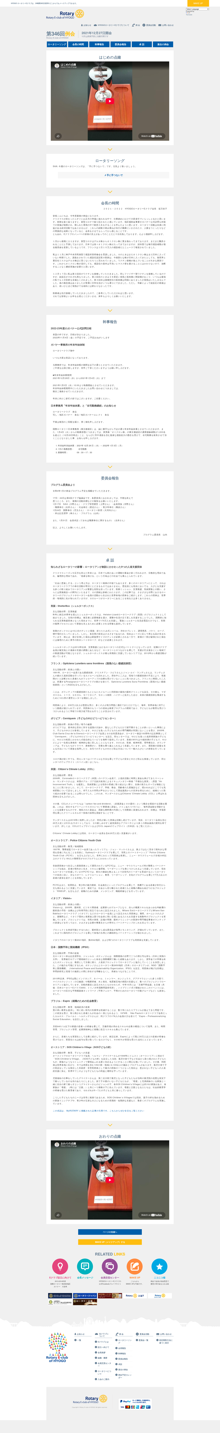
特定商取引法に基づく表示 (166, 1341)
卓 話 (141, 44)
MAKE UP (198, 3)
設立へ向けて (103, 1347)
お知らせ (87, 25)
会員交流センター (104, 1364)
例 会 (138, 25)
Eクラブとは (103, 1342)
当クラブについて (104, 1335)
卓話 (120, 1364)
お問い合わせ (168, 25)
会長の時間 (78, 44)
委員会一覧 (143, 1340)
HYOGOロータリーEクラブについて (113, 25)
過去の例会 (163, 44)
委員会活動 (151, 25)
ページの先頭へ (110, 1231)
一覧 (79, 1340)
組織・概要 (102, 1358)
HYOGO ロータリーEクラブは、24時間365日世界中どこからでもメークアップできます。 (44, 3)
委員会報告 (120, 44)
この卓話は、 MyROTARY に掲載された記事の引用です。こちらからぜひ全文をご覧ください (98, 1110)
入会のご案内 (103, 1379)
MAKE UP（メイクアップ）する (110, 1241)
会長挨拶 (101, 1352)
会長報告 (122, 1348)
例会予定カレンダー (125, 1376)
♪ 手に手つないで (90, 175)
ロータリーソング (57, 44)
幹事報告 (99, 44)
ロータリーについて (104, 1372)
